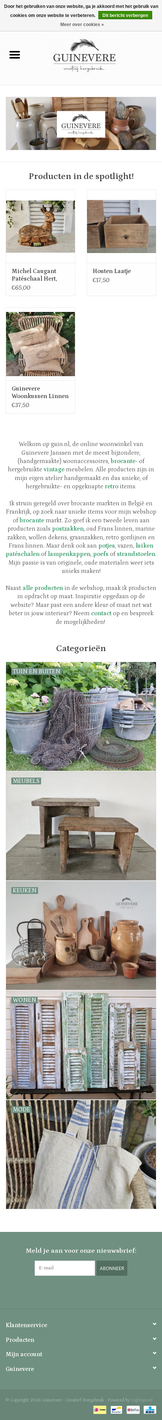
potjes (106, 545)
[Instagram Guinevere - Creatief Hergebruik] (81, 1291)
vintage (54, 469)
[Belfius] (132, 1409)
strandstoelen (136, 554)
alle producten (43, 588)
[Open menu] (14, 54)
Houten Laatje (112, 271)
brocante (32, 520)
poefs (101, 554)
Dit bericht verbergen (125, 15)
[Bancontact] (115, 1409)
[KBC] (148, 1409)
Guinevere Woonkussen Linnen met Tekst (40, 392)
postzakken (68, 528)
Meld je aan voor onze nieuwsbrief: (81, 1251)
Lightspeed (142, 1400)
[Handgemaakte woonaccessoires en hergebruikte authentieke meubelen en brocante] (95, 55)
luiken (144, 545)
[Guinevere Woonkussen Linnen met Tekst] (40, 344)
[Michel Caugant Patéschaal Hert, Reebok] (40, 226)
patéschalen (23, 554)
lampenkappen (69, 554)
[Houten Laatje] (121, 226)
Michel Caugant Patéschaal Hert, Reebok (34, 275)
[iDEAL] (99, 1409)
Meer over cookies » (82, 24)
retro (111, 486)
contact (101, 613)
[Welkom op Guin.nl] (81, 123)
